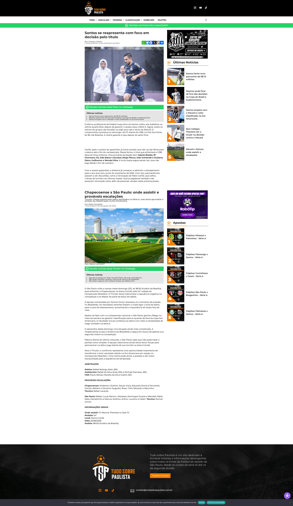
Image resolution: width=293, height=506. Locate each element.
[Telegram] (147, 43)
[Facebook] (151, 43)
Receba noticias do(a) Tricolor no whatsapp (112, 268)
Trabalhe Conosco (160, 476)
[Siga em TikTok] (206, 7)
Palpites (162, 20)
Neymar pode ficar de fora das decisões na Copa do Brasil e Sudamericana (119, 118)
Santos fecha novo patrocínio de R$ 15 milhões (108, 116)
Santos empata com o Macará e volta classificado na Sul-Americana (116, 119)
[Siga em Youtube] (200, 7)
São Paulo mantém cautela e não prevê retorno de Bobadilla (114, 279)
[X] (154, 43)
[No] (290, 502)
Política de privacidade (216, 502)
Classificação (132, 20)
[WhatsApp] (143, 43)
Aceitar (201, 502)
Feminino (117, 20)
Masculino (103, 20)
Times (92, 20)
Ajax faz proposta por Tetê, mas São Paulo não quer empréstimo (115, 278)
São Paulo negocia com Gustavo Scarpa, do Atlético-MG (111, 281)
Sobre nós (149, 20)
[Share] (162, 43)
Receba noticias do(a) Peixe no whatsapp (111, 107)
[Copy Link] (158, 43)
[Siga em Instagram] (195, 7)
